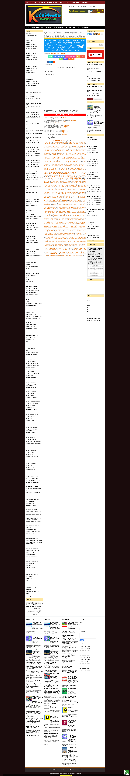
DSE (51, 178)
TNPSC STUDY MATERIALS (32, 550)
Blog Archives (98, 99)
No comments (63, 53)
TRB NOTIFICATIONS (51, 252)
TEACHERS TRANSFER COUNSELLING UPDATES (74, 236)
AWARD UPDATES (48, 145)
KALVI (83, 194)
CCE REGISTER (78, 151)
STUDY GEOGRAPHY (60, 222)
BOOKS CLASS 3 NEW (31, 55)
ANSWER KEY (55, 143)
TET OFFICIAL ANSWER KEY (67, 237)
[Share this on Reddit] (54, 62)
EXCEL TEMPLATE (55, 182)
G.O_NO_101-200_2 (81, 184)
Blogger (35, 614)
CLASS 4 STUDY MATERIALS (55, 165)
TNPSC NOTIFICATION (49, 248)
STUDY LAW (74, 223)
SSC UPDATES (56, 214)
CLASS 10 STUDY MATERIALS (33, 98)
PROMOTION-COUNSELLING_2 (51, 210)
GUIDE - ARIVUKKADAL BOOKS (71, 185)
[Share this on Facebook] (48, 62)
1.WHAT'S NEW (48, 142)
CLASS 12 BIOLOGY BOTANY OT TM (73, 158)
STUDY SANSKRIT (73, 229)
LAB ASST (60, 197)
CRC (52, 175)
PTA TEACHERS (74, 210)
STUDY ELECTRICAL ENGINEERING (50, 219)
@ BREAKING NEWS (48, 140)
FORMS (81, 182)
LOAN (69, 197)
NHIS (70, 201)
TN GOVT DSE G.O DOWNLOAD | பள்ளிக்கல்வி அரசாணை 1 (74, 240)
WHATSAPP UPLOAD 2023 (74, 255)
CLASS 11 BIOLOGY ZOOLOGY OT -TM (34, 107)
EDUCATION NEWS (47, 179)
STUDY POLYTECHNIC (53, 229)
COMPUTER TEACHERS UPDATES (71, 172)
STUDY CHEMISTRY (74, 216)
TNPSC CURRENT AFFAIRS (80, 245)
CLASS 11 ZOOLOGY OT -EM (75, 156)
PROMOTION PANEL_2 (50, 208)
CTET (64, 175)
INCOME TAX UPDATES (66, 193)
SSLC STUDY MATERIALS (59, 56)
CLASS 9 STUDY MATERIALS (78, 167)
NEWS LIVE (65, 201)
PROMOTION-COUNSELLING (78, 208)
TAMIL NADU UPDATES (63, 234)
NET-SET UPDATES (62, 200)
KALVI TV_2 (46, 196)
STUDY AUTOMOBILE (65, 215)
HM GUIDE (61, 192)
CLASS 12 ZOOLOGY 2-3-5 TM (61, 162)
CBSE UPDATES (69, 151)
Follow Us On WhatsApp (66, 775)
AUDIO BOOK (82, 143)
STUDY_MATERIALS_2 (58, 233)
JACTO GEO (46, 194)
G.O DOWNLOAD (53, 184)
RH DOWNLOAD (81, 211)
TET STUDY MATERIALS (81, 237)
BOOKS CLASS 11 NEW (56, 146)
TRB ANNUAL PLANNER (65, 251)
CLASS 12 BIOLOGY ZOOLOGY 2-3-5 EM (34, 127)
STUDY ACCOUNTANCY (70, 214)
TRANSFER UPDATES (53, 251)
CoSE (83, 172)
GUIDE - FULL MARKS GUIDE (33, 227)
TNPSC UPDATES (66, 249)
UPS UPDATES (82, 253)
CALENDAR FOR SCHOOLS (49, 151)
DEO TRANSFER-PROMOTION (68, 176)
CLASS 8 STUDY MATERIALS (64, 167)
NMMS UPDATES (77, 201)
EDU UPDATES (60, 31)
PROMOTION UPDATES (64, 208)
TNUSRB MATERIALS (78, 249)
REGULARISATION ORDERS (51, 211)
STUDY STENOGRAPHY (77, 230)
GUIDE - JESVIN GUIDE (70, 188)
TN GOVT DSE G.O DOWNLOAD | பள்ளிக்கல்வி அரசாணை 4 (61, 242)
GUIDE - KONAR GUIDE (80, 188)
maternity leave (75, 197)
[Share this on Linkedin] (52, 62)
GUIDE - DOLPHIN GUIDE (62, 186)
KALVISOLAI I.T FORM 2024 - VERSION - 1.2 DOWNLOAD (72, 722)
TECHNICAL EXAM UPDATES (51, 237)
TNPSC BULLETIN (69, 245)
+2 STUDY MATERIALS (70, 56)
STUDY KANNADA (66, 223)
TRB (78, 56)
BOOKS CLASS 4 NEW (55, 147)
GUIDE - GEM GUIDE (51, 188)
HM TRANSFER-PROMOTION (71, 192)
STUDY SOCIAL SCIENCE (48, 230)
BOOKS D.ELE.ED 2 (81, 149)
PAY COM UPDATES (79, 203)
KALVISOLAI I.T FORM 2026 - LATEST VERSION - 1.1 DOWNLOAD (37, 624)
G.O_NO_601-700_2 (57, 185)
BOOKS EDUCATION (48, 150)
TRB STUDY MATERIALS (32, 574)
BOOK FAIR (68, 145)
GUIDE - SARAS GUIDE (48, 190)
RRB (45, 212)
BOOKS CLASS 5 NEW (65, 147)
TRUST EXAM (64, 253)
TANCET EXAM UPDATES (76, 234)
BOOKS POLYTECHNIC (79, 150)
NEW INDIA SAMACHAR (32, 297)
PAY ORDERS (47, 204)
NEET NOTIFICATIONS (80, 199)
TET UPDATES (49, 238)
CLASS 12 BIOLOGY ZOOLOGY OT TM (59, 161)
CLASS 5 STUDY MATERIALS (67, 165)
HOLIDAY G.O (82, 192)
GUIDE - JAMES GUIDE (61, 188)
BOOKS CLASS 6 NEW (74, 147)
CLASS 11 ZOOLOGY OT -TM (32, 114)
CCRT (84, 151)
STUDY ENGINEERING (78, 219)
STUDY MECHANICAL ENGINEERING (31, 430)
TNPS (80, 244)
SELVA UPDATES (81, 212)
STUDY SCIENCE (81, 229)
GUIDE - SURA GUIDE (70, 190)
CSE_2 (58, 175)
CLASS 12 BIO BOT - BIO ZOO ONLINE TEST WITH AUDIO (33, 117)
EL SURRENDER (56, 179)
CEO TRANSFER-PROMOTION (50, 153)
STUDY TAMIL (29, 465)
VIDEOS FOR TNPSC (52, 255)
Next (73, 67)
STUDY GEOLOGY (69, 222)
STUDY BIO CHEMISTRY (76, 215)
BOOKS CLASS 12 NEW (66, 146)
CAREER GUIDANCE (61, 151)
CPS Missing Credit (78, 173)
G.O (61, 58)
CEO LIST (61, 153)
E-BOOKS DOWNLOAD (64, 178)
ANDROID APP (47, 143)
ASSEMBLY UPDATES (73, 143)
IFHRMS (57, 193)
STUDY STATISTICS (67, 230)
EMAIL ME (69, 179)
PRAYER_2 (71, 207)
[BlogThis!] (47, 64)
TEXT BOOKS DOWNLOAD (60, 238)
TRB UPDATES (54, 253)
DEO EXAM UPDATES (55, 176)
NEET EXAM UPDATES (67, 199)
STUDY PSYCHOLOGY (63, 229)
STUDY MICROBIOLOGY (63, 226)
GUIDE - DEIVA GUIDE (52, 186)
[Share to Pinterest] (51, 64)
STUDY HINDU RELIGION (80, 222)
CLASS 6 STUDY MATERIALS (80, 165)
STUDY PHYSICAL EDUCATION (63, 227)
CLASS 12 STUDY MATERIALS (74, 161)
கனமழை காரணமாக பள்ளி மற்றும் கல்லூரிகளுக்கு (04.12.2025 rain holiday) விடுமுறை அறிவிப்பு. (98, 108)
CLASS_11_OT (64, 168)
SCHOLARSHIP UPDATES (61, 212)
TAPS (85, 234)
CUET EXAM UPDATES (71, 175)
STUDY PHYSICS (74, 227)
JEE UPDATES (77, 194)
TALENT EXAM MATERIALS (81, 233)
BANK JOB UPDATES (58, 145)
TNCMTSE (65, 244)
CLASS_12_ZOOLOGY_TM (64, 171)
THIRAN (45, 240)
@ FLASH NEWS (52, 31)
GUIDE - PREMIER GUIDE (80, 189)
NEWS (50, 56)
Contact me (29, 604)
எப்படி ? (81, 255)
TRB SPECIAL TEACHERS (73, 252)
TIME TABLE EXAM (53, 240)
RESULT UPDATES (71, 211)
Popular (90, 99)
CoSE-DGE (89, 303)
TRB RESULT (62, 252)
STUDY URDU (78, 231)
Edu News (89, 300)
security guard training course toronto (73, 773)
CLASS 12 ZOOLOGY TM (58, 164)
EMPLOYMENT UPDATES (32, 199)
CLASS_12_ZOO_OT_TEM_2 (50, 171)
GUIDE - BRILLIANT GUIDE (32, 218)
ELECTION (63, 179)
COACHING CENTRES (31, 173)
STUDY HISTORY (47, 223)
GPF (63, 185)
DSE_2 (55, 178)
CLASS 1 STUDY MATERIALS (70, 153)
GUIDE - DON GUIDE (72, 186)
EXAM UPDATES (30, 208)
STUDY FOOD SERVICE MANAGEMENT (64, 220)
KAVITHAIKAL (54, 197)
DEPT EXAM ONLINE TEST (93, 318)
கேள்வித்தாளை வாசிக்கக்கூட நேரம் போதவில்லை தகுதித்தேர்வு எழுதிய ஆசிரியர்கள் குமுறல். (69, 655)
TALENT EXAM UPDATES (50, 234)
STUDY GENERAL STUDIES (49, 222)
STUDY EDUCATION (81, 218)
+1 (87, 307)
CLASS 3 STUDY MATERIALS (33, 155)
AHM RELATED (82, 142)
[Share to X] (48, 64)
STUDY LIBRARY (81, 223)
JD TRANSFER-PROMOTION (57, 194)
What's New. (64, 255)
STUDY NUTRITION (81, 226)
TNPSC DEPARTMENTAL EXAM (53, 246)
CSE (55, 175)
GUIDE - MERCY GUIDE (59, 189)
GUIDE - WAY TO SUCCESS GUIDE (50, 192)
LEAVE (65, 197)
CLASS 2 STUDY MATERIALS (71, 164)
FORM (65, 58)
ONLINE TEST (52, 203)
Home (27, 2)
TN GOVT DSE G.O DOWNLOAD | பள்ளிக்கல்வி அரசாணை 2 (55, 241)
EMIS (74, 179)
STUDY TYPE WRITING (69, 231)
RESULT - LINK (62, 211)
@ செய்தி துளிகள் (81, 140)
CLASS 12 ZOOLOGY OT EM (75, 162)
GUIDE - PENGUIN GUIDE (69, 189)
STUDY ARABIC (47, 215)
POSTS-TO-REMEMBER (62, 207)
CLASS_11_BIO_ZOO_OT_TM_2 (50, 168)
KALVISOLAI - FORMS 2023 (54, 715)
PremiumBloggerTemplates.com (59, 773)
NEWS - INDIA (57, 201)
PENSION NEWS (67, 204)
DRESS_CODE (46, 178)
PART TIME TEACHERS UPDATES (65, 203)
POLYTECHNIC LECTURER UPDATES (77, 205)
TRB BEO (84, 251)
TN (61, 240)
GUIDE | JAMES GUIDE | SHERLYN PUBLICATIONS (72, 677)
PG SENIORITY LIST (77, 204)
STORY (62, 214)
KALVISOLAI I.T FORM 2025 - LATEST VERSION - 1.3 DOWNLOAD (99, 121)
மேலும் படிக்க (71, 58)
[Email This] (45, 64)
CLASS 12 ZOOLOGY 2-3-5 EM (33, 142)
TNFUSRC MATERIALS (73, 244)
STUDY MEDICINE (54, 226)
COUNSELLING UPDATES (50, 173)
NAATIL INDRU (49, 199)
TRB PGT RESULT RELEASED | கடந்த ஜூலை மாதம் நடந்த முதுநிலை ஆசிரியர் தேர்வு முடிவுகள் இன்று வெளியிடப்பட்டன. (33, 685)
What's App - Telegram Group (94, 320)
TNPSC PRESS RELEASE (63, 248)
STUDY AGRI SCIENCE (80, 214)
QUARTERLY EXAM (82, 210)
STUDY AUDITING (55, 215)
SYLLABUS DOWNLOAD (69, 233)
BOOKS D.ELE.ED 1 (72, 149)
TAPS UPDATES (48, 236)
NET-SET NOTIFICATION (74, 200)
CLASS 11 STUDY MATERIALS (62, 156)
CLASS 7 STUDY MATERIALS (51, 167)
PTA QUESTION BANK (65, 210)
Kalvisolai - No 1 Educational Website (64, 769)
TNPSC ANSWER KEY (59, 245)
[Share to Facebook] (49, 64)
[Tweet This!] (50, 62)
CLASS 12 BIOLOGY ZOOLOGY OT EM (34, 134)
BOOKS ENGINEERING (58, 150)
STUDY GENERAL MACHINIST (79, 220)
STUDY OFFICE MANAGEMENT (50, 227)
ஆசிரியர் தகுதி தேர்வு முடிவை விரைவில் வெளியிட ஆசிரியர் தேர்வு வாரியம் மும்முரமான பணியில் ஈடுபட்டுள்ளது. (34, 679)
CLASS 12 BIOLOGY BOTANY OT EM (57, 158)
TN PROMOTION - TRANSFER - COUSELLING (33, 522)
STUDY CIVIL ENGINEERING (33, 373)
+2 (87, 309)
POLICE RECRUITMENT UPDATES (34, 316)
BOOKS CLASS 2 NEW (77, 146)
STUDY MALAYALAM (48, 225)
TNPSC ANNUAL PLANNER (33, 531)
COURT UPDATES (63, 173)
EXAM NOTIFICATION (76, 181)
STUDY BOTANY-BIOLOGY (32, 365)
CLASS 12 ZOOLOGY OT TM (32, 149)
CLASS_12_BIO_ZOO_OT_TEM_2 (68, 169)
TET (59, 237)
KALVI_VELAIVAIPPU (55, 196)
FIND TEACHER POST (65, 182)
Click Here (64, 117)
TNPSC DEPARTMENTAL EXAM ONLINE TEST (73, 247)
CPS (71, 173)
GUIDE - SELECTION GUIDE (59, 190)
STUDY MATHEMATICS (70, 225)
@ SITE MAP (73, 140)
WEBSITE (59, 255)
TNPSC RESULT (73, 248)
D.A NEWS (84, 175)
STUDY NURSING (73, 226)
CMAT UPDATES (75, 171)
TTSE (70, 253)
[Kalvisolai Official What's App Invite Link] (126, 772)
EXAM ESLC (67, 181)
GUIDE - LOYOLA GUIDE (48, 189)
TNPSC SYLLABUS (55, 249)
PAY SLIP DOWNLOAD (57, 204)
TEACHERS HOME (57, 236)
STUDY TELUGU (51, 231)
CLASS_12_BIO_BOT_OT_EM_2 (76, 168)
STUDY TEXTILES (59, 231)
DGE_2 (82, 176)
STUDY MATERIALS (59, 225)
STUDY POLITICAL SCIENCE (33, 448)
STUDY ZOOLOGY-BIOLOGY (32, 476)
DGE (78, 176)
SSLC (88, 305)
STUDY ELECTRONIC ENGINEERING (65, 219)
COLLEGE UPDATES (56, 172)
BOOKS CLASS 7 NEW (31, 64)
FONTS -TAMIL (75, 182)
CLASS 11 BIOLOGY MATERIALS (58, 154)
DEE (46, 176)
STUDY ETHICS (52, 220)
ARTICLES (63, 143)
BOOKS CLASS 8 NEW (52, 149)
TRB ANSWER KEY (77, 251)
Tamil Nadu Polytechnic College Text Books (32, 726)
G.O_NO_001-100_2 (71, 184)
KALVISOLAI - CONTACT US (68, 196)
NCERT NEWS (57, 199)
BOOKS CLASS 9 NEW (63, 149)
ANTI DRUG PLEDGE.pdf (53, 704)
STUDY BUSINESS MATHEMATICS (61, 216)
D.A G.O (78, 175)
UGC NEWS (75, 253)
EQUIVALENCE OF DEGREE (58, 181)
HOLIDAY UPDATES (48, 193)
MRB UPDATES (83, 197)
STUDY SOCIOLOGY (58, 230)
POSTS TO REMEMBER (49, 207)
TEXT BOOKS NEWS (72, 238)
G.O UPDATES (62, 184)
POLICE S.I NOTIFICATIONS (62, 205)
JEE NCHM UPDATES (69, 194)
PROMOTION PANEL (80, 207)
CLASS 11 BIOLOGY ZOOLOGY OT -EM (73, 154)
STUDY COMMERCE (54, 218)
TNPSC (82, 56)
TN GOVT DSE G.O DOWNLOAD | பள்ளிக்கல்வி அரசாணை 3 (33, 515)
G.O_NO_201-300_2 (48, 185)
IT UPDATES (82, 193)
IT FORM (75, 193)
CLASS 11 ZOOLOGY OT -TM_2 (59, 157)
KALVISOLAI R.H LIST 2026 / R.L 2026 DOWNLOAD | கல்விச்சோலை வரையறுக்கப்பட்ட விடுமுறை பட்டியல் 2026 (37, 699)
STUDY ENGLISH (30, 393)
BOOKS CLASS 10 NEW (31, 46)
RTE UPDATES (51, 212)
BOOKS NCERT (69, 150)
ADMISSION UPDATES (70, 142)
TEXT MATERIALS (81, 238)
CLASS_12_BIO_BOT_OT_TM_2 (50, 169)
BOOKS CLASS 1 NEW (77, 145)
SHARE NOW (46, 214)
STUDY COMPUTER (63, 218)
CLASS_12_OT (81, 169)
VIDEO (45, 255)
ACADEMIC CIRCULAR (58, 142)
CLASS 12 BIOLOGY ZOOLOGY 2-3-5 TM (67, 160)
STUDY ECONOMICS (72, 218)
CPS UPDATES (29, 182)
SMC (51, 214)
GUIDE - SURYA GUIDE (80, 190)
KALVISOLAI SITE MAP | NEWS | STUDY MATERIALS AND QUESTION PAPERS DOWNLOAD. (73, 625)
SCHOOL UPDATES (72, 212)
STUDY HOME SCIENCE (56, 223)
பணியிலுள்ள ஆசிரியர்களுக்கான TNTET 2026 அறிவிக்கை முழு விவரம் (37, 651)
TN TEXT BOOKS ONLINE (56, 244)
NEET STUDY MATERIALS (49, 200)
